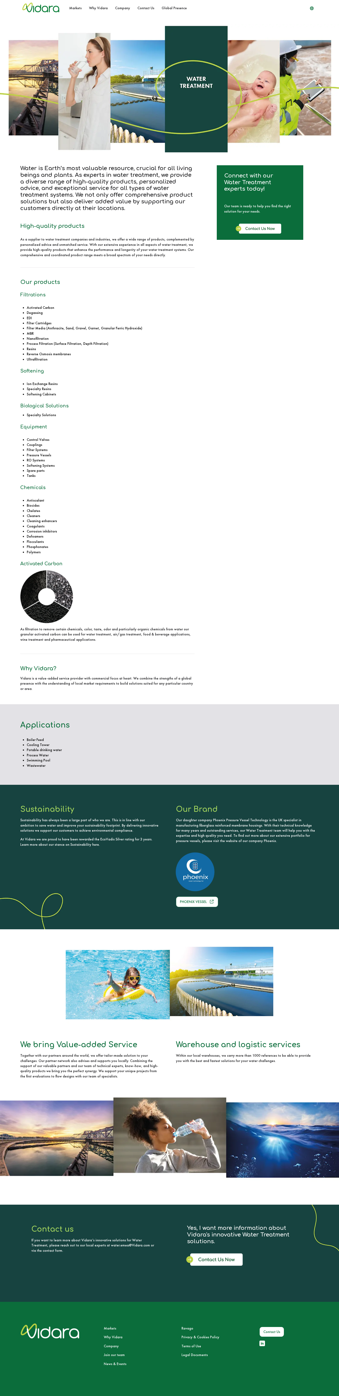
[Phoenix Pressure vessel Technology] (218, 872)
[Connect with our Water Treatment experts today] (260, 232)
